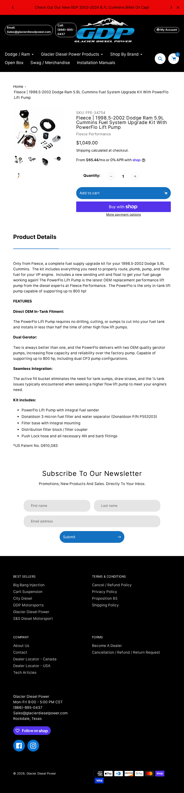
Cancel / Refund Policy (112, 585)
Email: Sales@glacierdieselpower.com (29, 30)
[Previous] (13, 7)
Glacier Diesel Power (31, 612)
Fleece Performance (93, 134)
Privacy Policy (104, 591)
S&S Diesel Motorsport (33, 618)
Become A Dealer (107, 645)
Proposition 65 (104, 598)
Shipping (83, 150)
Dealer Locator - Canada (35, 659)
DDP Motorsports (28, 605)
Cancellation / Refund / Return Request (126, 652)
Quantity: (91, 175)
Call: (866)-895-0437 (66, 30)
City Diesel (22, 598)
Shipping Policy (105, 605)
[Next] (171, 7)
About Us (21, 645)
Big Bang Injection (29, 585)
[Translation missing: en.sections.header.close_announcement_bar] (178, 7)
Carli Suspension (27, 591)
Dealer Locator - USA (31, 665)
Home (18, 86)
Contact (20, 652)
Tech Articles (24, 672)
